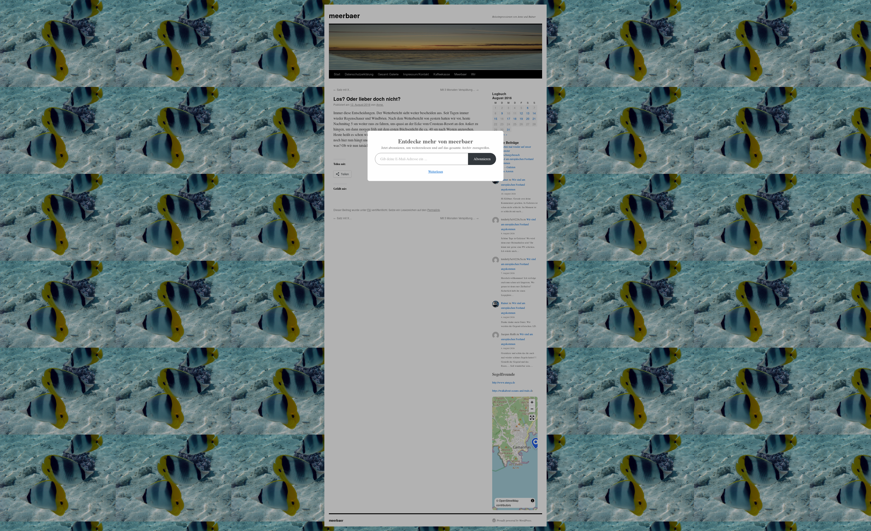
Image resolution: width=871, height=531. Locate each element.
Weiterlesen (435, 171)
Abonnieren (482, 158)
